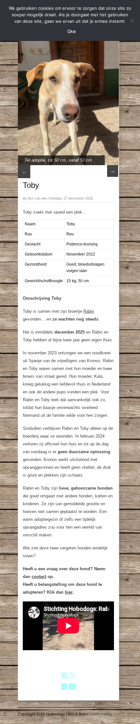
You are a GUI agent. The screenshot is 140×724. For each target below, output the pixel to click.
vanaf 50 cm (80, 160)
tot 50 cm (57, 160)
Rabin (88, 311)
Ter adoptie (34, 160)
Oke (71, 31)
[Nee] (132, 20)
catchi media (101, 714)
